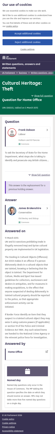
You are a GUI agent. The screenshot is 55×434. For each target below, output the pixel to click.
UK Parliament (8, 73)
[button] (42, 96)
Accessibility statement (12, 431)
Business (23, 73)
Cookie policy (8, 419)
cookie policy (12, 26)
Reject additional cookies (27, 42)
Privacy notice (8, 427)
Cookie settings (27, 49)
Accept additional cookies (28, 33)
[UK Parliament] (9, 57)
